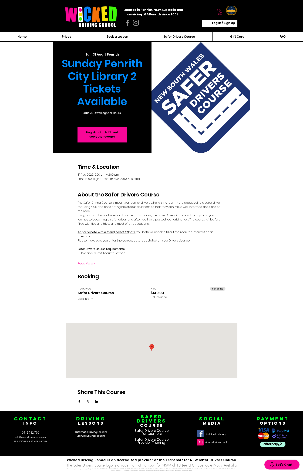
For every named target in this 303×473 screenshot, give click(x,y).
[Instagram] (200, 442)
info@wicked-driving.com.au (30, 436)
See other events (102, 137)
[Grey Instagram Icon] (136, 23)
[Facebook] (200, 433)
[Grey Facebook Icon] (128, 23)
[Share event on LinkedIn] (96, 401)
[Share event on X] (88, 401)
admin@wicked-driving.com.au (30, 440)
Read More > (86, 264)
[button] (220, 12)
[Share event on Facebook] (79, 401)
